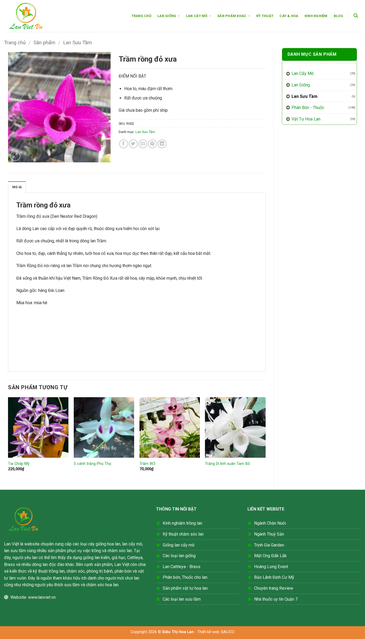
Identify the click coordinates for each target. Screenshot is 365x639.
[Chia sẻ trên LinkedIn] (162, 143)
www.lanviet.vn (42, 597)
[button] (356, 16)
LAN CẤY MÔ (197, 16)
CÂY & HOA (288, 16)
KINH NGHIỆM (316, 16)
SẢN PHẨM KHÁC (231, 16)
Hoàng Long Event (271, 566)
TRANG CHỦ (141, 16)
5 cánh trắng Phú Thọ (92, 463)
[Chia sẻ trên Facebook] (123, 143)
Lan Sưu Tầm (77, 42)
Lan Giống (301, 84)
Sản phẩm (44, 42)
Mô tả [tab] (17, 187)
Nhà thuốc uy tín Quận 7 (276, 599)
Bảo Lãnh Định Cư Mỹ (274, 577)
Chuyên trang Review (273, 588)
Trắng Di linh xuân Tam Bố (227, 463)
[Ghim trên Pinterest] (152, 143)
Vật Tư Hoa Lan (306, 119)
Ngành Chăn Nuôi (270, 523)
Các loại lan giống (179, 555)
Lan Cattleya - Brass (181, 566)
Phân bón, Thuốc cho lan (185, 577)
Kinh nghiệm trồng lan (182, 523)
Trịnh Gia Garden (269, 545)
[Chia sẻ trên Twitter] (133, 143)
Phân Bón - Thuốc (308, 107)
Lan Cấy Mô (303, 73)
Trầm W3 (147, 463)
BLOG (338, 16)
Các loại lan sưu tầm (182, 599)
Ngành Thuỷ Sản (269, 534)
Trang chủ (15, 42)
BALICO (227, 632)
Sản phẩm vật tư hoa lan (185, 588)
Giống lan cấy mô (179, 545)
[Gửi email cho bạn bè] (142, 143)
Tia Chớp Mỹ (18, 463)
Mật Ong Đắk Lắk (270, 555)
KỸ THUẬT (264, 16)
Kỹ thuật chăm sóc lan (183, 534)
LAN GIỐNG (166, 16)
